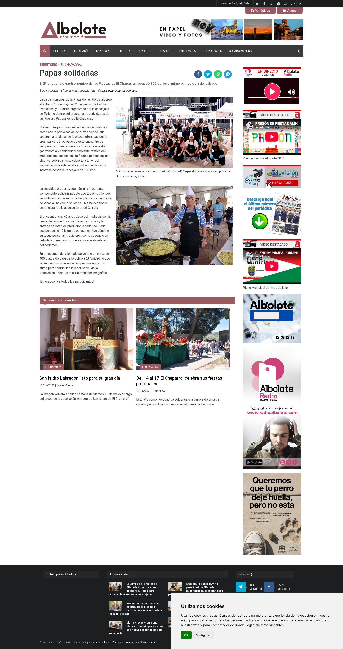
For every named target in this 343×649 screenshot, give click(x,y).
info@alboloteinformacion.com (113, 642)
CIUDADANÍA (80, 51)
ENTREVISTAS (188, 51)
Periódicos (262, 10)
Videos (291, 10)
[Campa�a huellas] (272, 514)
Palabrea (150, 642)
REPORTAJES (213, 51)
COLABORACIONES (241, 51)
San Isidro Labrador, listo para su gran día (80, 378)
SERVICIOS (165, 51)
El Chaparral (53, 367)
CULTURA (124, 51)
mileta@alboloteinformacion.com (116, 90)
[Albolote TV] (272, 176)
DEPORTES (144, 51)
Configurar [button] (203, 635)
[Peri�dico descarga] (272, 213)
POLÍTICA (59, 51)
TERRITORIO (103, 51)
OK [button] (186, 635)
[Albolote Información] (94, 30)
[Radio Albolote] (272, 408)
